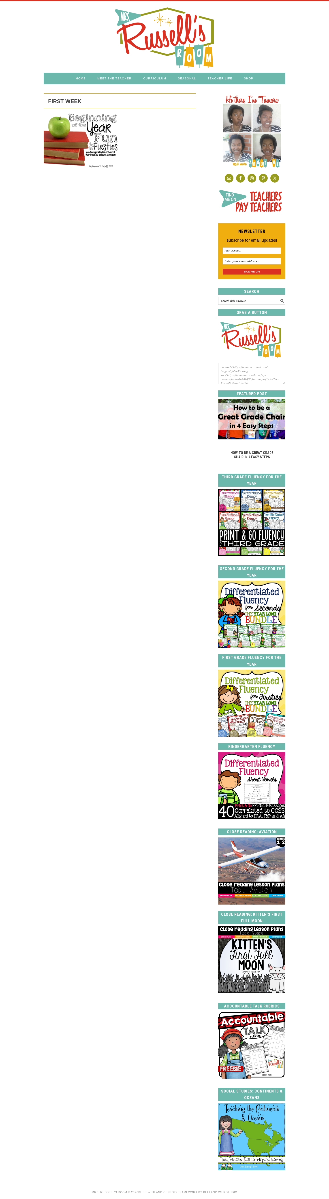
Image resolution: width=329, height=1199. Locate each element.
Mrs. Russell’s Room (109, 1192)
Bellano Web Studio (220, 1192)
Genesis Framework (180, 1192)
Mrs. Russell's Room (164, 37)
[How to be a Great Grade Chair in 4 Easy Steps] (251, 438)
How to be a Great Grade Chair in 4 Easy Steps (252, 455)
